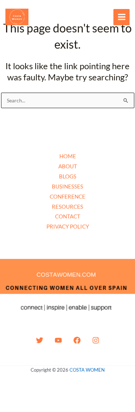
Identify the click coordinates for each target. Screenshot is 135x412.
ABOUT (67, 166)
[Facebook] (77, 340)
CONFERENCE (67, 196)
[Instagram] (95, 340)
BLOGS (67, 176)
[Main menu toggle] (121, 17)
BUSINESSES (67, 186)
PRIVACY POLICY (67, 226)
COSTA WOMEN (87, 370)
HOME (67, 156)
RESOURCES (67, 206)
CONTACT (67, 216)
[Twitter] (39, 340)
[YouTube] (58, 340)
